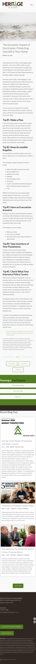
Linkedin (18, 369)
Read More (18, 585)
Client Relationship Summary (11, 626)
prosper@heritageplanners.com (9, 612)
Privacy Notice (7, 633)
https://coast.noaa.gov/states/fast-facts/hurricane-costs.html (20, 331)
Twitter (24, 363)
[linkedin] (34, 622)
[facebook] (34, 618)
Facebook (12, 363)
